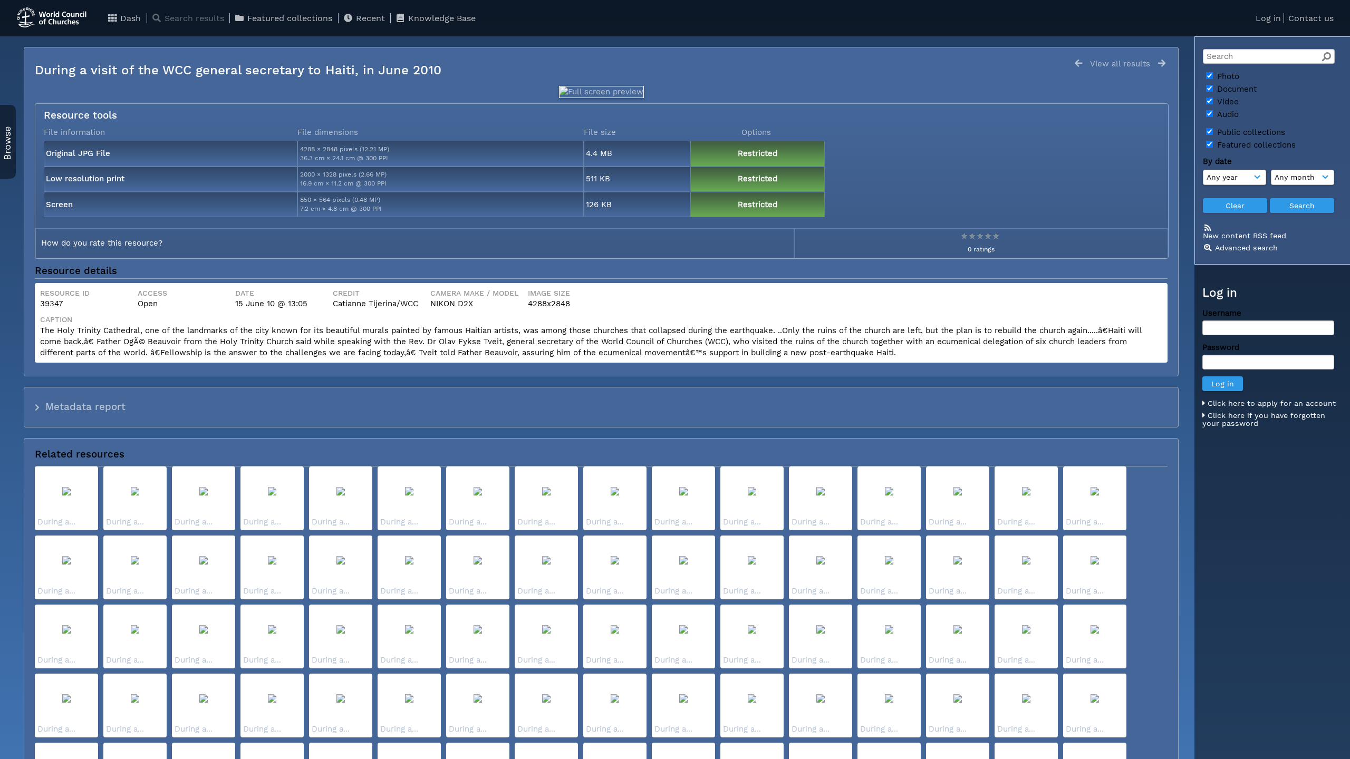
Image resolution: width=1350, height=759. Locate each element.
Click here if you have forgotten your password (1263, 419)
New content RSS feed (1244, 235)
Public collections (1249, 132)
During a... (56, 522)
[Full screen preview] (601, 91)
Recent (369, 18)
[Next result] (1162, 63)
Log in (1268, 18)
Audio (1226, 114)
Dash (129, 18)
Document (1235, 89)
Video (1226, 101)
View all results (1120, 64)
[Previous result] (1078, 63)
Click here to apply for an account (1270, 403)
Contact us (1311, 18)
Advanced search (1246, 248)
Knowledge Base (441, 18)
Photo (1226, 76)
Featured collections (288, 18)
